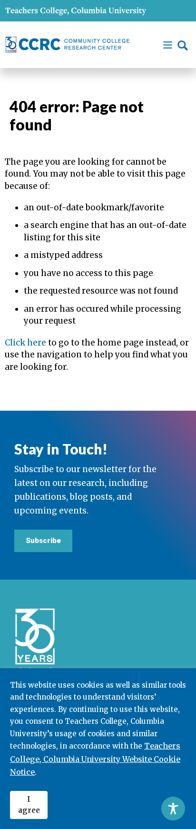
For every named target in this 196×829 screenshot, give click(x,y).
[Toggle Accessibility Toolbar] (173, 808)
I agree (29, 805)
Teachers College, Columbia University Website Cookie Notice (95, 758)
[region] (98, 748)
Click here (25, 342)
